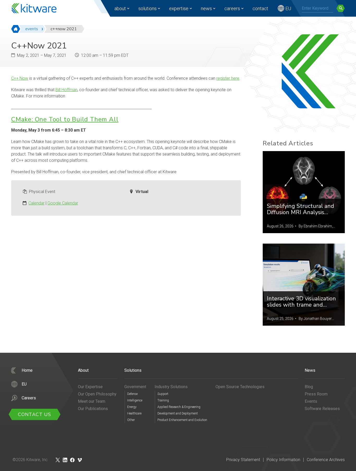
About (120, 8)
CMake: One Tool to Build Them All (64, 119)
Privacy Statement (243, 459)
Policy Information (283, 459)
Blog (309, 386)
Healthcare (134, 413)
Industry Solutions (171, 386)
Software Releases (322, 408)
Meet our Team (91, 401)
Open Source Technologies (240, 386)
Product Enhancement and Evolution (182, 420)
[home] (15, 29)
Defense (132, 394)
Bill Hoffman (66, 89)
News (206, 8)
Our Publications (93, 408)
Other (131, 420)
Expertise (178, 8)
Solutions (147, 8)
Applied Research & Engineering (178, 407)
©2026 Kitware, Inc (30, 459)
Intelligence (134, 400)
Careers (232, 8)
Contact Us (34, 414)
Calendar (36, 203)
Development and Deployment (177, 413)
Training (163, 400)
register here (227, 78)
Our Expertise (90, 386)
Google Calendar (62, 203)
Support (162, 394)
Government (135, 386)
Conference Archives (326, 459)
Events (311, 401)
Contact (260, 8)
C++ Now (19, 78)
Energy (132, 407)
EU (288, 8)
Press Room (316, 394)
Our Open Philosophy (97, 394)
